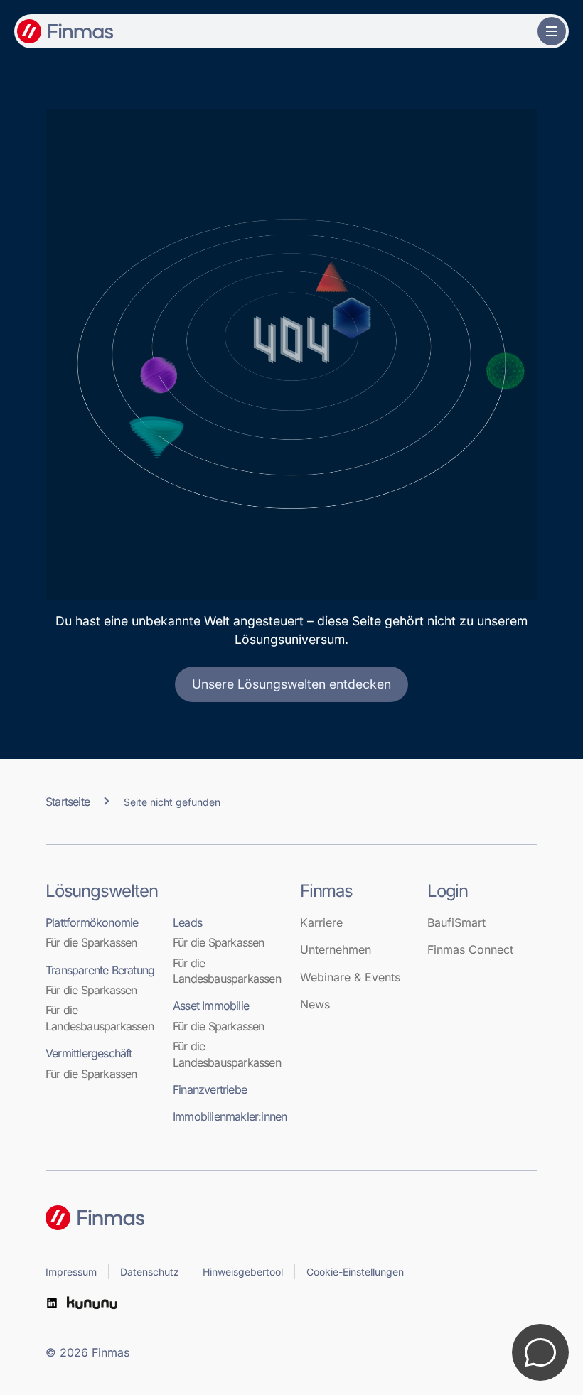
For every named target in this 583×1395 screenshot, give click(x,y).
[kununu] (92, 1303)
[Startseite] (291, 1217)
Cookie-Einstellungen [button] (355, 1272)
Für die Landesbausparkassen (100, 1018)
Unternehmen (335, 949)
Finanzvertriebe (210, 1089)
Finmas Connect (470, 949)
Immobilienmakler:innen (228, 1116)
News (315, 1004)
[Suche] (522, 31)
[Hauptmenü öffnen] (551, 31)
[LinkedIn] (52, 1303)
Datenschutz (149, 1272)
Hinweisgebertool (243, 1272)
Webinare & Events (350, 977)
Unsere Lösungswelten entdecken (291, 684)
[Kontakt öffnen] (540, 1352)
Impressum (71, 1272)
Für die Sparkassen (91, 942)
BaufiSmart (456, 922)
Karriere (321, 922)
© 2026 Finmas (87, 1352)
